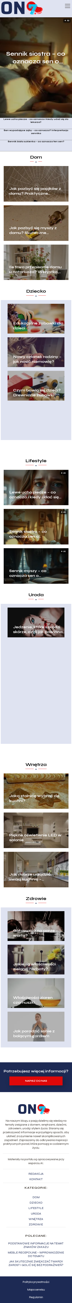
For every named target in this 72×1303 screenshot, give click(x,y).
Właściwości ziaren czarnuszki (33, 1000)
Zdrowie (36, 898)
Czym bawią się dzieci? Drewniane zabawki (37, 392)
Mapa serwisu (36, 1289)
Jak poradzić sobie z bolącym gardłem (34, 1033)
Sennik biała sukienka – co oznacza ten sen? (36, 141)
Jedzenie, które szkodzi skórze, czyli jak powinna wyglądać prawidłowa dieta (38, 629)
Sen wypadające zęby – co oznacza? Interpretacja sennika (36, 132)
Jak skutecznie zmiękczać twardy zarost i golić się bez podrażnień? (35, 1263)
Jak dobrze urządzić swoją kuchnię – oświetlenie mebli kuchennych (30, 877)
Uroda (36, 595)
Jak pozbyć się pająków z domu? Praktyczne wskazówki (35, 191)
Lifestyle (36, 460)
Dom (36, 157)
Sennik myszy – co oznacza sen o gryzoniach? (27, 573)
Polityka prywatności (36, 1282)
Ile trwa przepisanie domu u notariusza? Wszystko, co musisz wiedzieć (35, 269)
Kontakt (36, 1179)
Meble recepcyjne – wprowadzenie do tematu (36, 1254)
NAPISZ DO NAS (36, 1080)
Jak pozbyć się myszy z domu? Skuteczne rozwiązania (33, 230)
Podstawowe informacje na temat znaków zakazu (36, 1245)
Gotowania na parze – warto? (35, 933)
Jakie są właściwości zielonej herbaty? (34, 966)
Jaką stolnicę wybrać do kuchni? (34, 798)
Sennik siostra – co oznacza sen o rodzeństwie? (35, 57)
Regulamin (36, 1297)
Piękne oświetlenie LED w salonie (35, 837)
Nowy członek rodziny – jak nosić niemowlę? (37, 359)
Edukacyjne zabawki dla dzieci (38, 325)
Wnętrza (36, 764)
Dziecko (36, 291)
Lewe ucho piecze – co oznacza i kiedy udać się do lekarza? (36, 120)
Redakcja (36, 1173)
